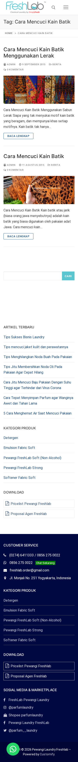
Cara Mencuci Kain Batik (33, 156)
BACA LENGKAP (18, 136)
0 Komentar (14, 69)
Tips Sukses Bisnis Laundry (23, 337)
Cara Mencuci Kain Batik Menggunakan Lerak (33, 52)
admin (11, 64)
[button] (13, 749)
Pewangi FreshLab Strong (23, 468)
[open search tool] (53, 7)
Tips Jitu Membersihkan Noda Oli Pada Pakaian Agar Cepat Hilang (32, 369)
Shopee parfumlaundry (23, 715)
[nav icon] (66, 7)
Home (8, 33)
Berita (57, 64)
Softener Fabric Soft (19, 478)
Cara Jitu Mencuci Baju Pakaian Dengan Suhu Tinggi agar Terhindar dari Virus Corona (37, 385)
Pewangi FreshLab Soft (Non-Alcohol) (32, 458)
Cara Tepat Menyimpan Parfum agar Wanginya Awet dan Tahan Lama (38, 400)
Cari (68, 276)
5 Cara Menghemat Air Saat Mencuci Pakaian (37, 413)
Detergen (10, 438)
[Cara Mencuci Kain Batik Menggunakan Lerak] (39, 90)
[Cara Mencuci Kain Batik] (39, 190)
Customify (47, 754)
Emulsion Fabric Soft (19, 448)
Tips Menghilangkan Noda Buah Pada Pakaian (37, 357)
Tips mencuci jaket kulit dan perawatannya (35, 347)
